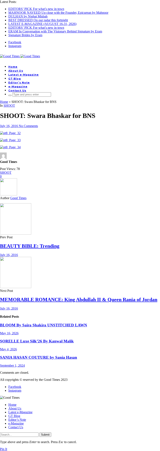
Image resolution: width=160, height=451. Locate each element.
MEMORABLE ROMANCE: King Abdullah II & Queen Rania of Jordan (78, 299)
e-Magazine (18, 86)
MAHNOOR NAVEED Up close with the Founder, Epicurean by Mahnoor (58, 12)
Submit (45, 434)
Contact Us (17, 90)
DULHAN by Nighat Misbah (28, 16)
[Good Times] (20, 56)
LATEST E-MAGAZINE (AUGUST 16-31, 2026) (42, 24)
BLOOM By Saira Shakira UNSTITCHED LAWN (43, 325)
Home (13, 66)
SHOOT (9, 105)
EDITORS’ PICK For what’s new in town (36, 9)
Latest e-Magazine (23, 74)
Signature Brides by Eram (25, 35)
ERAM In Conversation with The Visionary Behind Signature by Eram (55, 31)
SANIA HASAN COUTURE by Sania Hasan (38, 357)
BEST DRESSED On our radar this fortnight (38, 20)
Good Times (18, 198)
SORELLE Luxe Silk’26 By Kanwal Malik (37, 341)
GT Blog (14, 78)
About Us (15, 70)
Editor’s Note (19, 82)
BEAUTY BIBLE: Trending (29, 246)
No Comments (28, 126)
